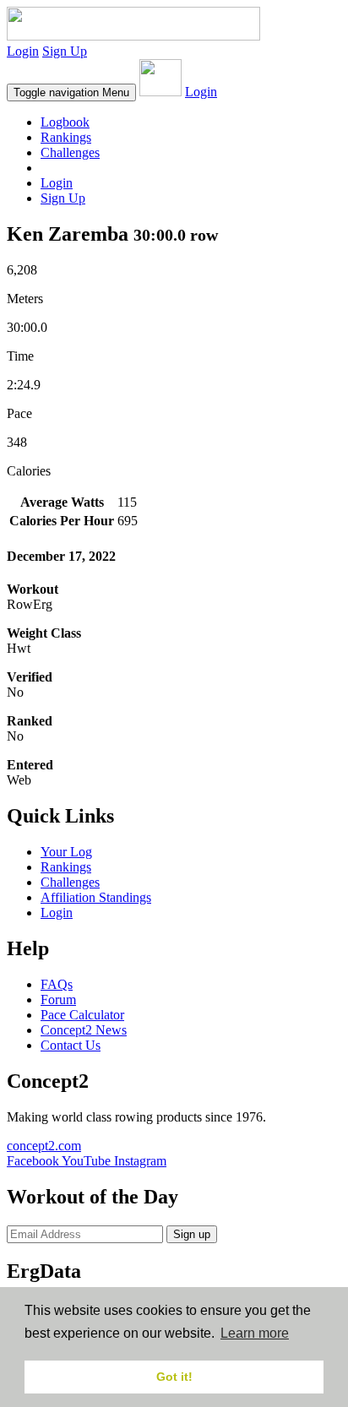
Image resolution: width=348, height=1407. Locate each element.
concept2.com (44, 1145)
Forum (58, 999)
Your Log (66, 852)
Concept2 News (84, 1030)
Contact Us (71, 1045)
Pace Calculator (82, 1015)
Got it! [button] (174, 1376)
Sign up (191, 1234)
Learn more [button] (254, 1333)
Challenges (70, 152)
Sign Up (64, 51)
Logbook (65, 122)
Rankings (66, 137)
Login (23, 51)
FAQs (57, 984)
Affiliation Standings (96, 897)
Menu (71, 92)
